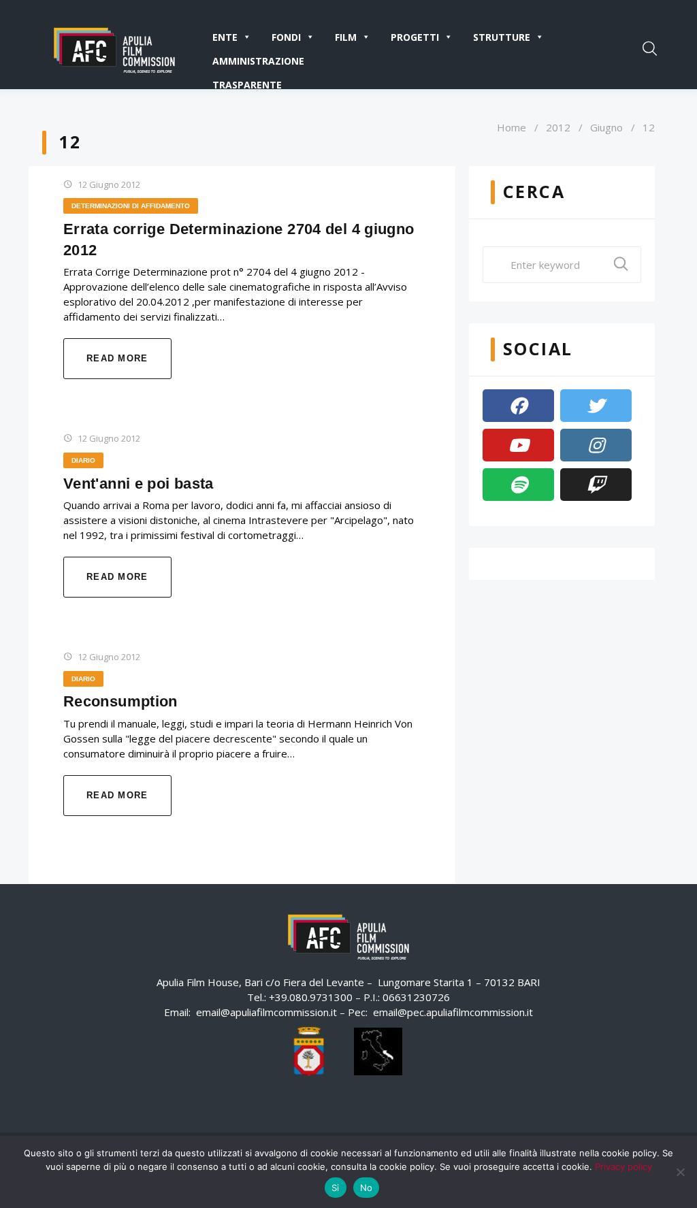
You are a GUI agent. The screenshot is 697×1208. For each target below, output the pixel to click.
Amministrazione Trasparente (258, 63)
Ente (225, 37)
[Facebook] (518, 405)
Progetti (415, 37)
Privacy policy (623, 1166)
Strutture (501, 37)
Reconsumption (120, 701)
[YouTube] (518, 445)
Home (511, 127)
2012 (558, 127)
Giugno (606, 127)
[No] (680, 1172)
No (366, 1187)
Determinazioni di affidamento (130, 206)
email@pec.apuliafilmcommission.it (453, 1012)
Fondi (286, 37)
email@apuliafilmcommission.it (266, 1012)
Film (346, 37)
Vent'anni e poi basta (138, 483)
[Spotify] (518, 484)
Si (335, 1187)
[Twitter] (596, 405)
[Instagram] (596, 445)
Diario (83, 460)
